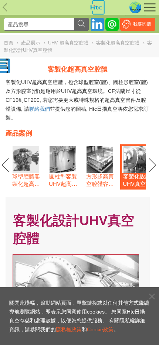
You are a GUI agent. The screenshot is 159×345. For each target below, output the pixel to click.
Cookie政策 (100, 329)
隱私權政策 (69, 329)
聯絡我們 (39, 109)
